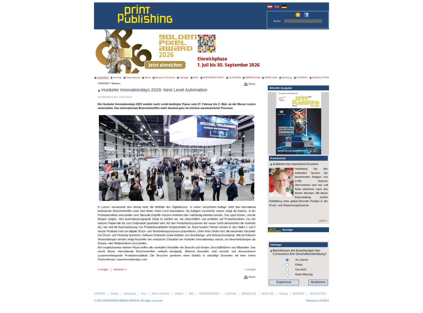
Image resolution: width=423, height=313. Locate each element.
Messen (116, 83)
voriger (104, 269)
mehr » (323, 220)
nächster (118, 269)
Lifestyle (184, 77)
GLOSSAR (235, 77)
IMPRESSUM (252, 77)
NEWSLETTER (320, 77)
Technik (117, 77)
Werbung (287, 77)
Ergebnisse (284, 282)
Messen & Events (165, 77)
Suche (277, 21)
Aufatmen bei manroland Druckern (295, 164)
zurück (251, 269)
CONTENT (103, 83)
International (133, 77)
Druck (251, 84)
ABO (196, 77)
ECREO (324, 300)
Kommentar (278, 158)
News (148, 77)
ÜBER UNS (271, 77)
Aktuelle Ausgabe (280, 87)
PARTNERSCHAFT (213, 77)
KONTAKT (302, 77)
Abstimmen (318, 282)
